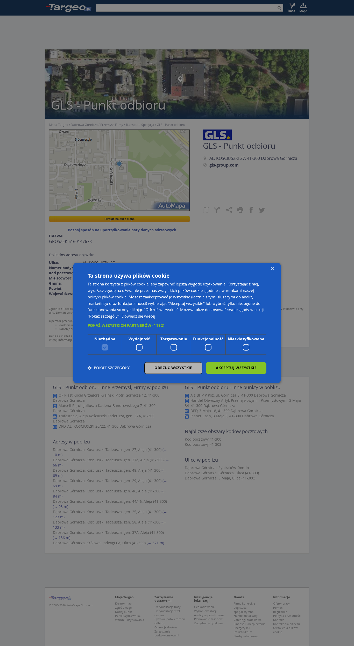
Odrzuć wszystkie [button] (173, 367)
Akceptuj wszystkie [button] (236, 367)
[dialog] (177, 323)
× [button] (272, 269)
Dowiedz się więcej (138, 316)
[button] (177, 325)
